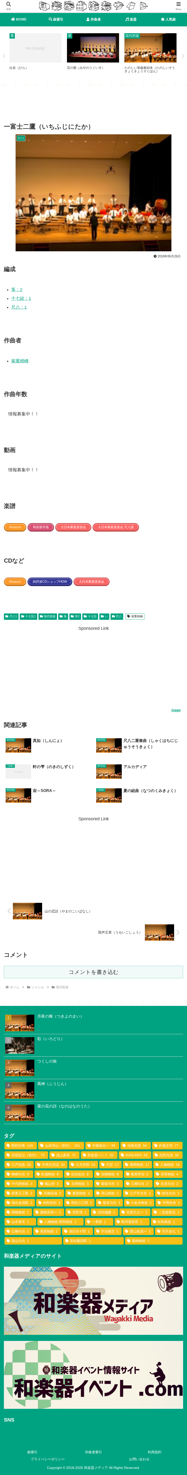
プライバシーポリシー (48, 1459)
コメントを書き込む (94, 972)
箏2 (77, 616)
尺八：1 (19, 307)
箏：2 (16, 289)
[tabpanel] (35, 55)
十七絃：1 (21, 298)
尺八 (119, 616)
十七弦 (92, 616)
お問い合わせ (139, 1459)
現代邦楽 (50, 616)
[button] (172, 951)
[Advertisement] (93, 105)
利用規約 (154, 1452)
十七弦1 (30, 616)
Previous (3, 56)
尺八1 (13, 616)
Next (183, 56)
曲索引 (32, 1452)
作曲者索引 (93, 1452)
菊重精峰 (20, 360)
